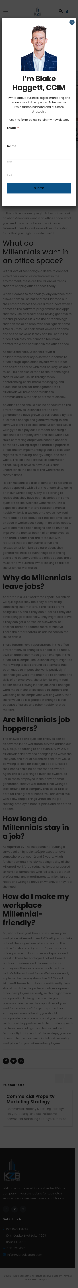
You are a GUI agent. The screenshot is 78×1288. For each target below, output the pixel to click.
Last (9, 175)
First (9, 161)
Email (13, 128)
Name (11, 146)
